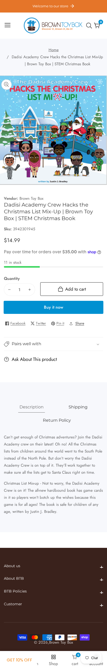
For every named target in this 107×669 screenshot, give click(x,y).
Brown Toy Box (31, 199)
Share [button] (79, 323)
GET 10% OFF (19, 660)
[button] (53, 344)
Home (54, 50)
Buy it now (53, 307)
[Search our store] (90, 26)
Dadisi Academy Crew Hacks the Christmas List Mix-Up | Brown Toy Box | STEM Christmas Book (57, 60)
